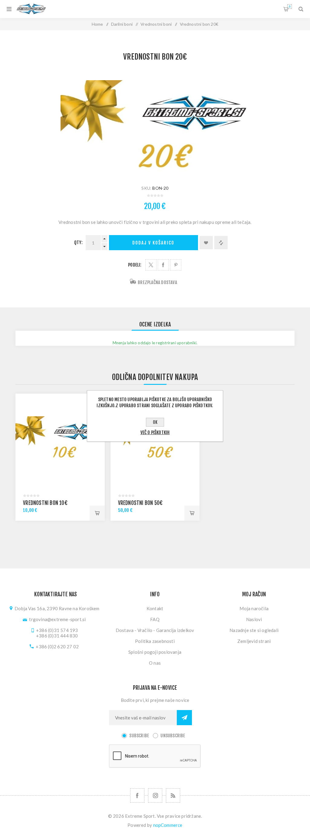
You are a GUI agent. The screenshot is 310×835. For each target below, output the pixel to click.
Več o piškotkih (155, 432)
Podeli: (134, 265)
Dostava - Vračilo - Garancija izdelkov (155, 630)
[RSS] (173, 795)
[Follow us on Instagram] (155, 795)
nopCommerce (168, 825)
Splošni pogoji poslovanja (154, 652)
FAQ (155, 619)
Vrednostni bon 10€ (45, 503)
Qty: (78, 242)
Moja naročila (254, 608)
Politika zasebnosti (155, 641)
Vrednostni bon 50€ (140, 503)
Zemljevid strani (254, 641)
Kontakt (155, 608)
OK (155, 422)
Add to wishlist (206, 242)
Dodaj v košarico (153, 243)
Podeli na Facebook (163, 264)
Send (184, 717)
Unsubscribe (172, 735)
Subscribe (139, 735)
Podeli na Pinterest (175, 264)
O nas (155, 663)
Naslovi (254, 619)
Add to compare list (221, 242)
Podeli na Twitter (151, 264)
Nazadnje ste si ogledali (254, 630)
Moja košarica (289, 6)
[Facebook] (137, 795)
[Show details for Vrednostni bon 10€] (60, 438)
